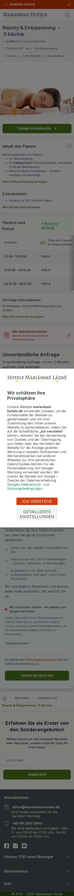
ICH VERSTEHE (37, 501)
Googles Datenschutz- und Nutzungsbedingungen (28, 486)
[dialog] (37, 448)
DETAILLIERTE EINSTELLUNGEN (37, 514)
